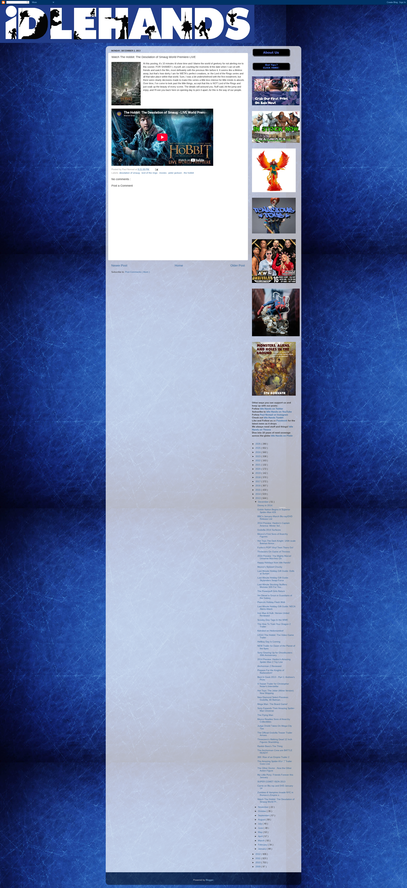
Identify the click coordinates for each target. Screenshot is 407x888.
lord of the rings (150, 173)
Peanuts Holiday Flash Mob (271, 602)
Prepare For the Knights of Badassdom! (270, 671)
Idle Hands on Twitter (271, 409)
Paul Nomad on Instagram (274, 415)
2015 (258, 490)
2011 (258, 858)
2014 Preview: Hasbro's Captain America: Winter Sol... (273, 524)
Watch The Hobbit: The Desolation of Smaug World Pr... (275, 800)
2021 (258, 465)
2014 (258, 494)
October (262, 811)
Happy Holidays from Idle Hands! (273, 562)
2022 (258, 460)
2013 (258, 498)
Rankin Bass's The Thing (270, 746)
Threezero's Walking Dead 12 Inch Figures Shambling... (274, 740)
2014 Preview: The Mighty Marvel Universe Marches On (274, 557)
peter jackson (175, 173)
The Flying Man (265, 715)
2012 (258, 854)
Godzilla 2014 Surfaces (269, 530)
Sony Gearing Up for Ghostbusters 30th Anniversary (274, 654)
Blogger (209, 880)
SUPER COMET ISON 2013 (271, 781)
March (261, 840)
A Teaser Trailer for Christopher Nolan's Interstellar (273, 685)
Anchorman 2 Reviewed (269, 666)
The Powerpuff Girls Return (271, 591)
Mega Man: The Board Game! (272, 704)
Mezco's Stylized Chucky (269, 567)
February (263, 845)
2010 (258, 862)
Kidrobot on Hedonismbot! (270, 631)
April (260, 836)
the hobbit (189, 173)
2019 (258, 473)
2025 (258, 448)
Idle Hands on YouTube (279, 412)
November (263, 807)
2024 (258, 452)
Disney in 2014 (264, 505)
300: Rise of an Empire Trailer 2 (273, 757)
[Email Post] (156, 169)
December (263, 502)
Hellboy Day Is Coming (268, 642)
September (264, 815)
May (260, 832)
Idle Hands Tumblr (273, 417)
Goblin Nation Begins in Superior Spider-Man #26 (273, 510)
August (262, 819)
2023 (258, 456)
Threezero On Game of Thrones (273, 551)
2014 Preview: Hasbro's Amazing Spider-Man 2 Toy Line (273, 660)
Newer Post (119, 265)
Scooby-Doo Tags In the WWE (272, 620)
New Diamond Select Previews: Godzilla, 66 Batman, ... (273, 698)
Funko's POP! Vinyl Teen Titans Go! (275, 547)
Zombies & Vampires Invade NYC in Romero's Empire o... (275, 793)
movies (163, 173)
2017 (258, 481)
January (262, 849)
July (260, 824)
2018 (258, 477)
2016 (258, 485)
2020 (258, 469)
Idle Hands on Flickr (282, 436)
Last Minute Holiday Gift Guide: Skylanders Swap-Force (273, 579)
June (261, 828)
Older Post (237, 265)
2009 (258, 866)
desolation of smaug (129, 173)
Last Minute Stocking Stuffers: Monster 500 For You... (272, 585)
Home (179, 265)
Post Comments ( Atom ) (137, 272)
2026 (258, 444)
